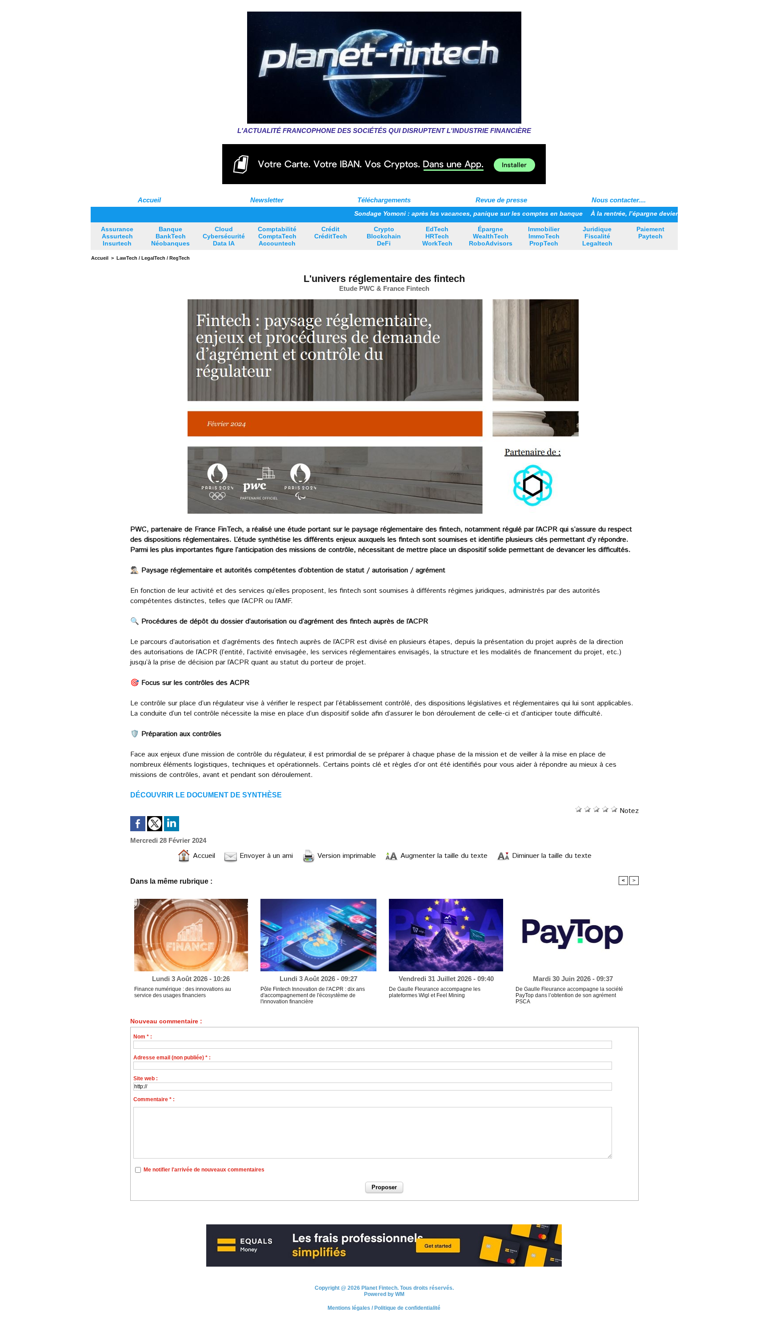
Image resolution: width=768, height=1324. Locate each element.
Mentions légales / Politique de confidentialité (384, 1308)
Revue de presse (501, 200)
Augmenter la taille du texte (443, 856)
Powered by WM (384, 1294)
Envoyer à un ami (265, 856)
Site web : (145, 1078)
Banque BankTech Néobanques (170, 236)
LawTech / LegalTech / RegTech (153, 258)
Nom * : (142, 1037)
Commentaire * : (154, 1099)
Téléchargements (384, 200)
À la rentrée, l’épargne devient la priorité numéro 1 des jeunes (642, 213)
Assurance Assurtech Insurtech (117, 236)
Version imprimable (345, 856)
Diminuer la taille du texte (551, 856)
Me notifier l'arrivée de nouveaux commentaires (204, 1170)
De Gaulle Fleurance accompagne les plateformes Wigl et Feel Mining (434, 992)
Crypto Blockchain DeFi (384, 236)
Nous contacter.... (619, 200)
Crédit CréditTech (330, 232)
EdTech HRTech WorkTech (437, 236)
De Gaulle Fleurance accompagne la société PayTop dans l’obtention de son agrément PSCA (569, 995)
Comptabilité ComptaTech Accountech (277, 236)
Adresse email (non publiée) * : (172, 1057)
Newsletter (267, 200)
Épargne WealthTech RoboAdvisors (490, 236)
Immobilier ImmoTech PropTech (544, 236)
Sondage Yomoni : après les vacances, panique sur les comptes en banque (427, 213)
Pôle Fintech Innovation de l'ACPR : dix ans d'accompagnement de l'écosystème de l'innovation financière (312, 995)
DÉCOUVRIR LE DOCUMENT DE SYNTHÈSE (206, 795)
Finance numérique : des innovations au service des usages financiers (182, 992)
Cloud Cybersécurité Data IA (224, 236)
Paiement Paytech (650, 232)
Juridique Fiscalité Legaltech (597, 236)
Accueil (149, 200)
